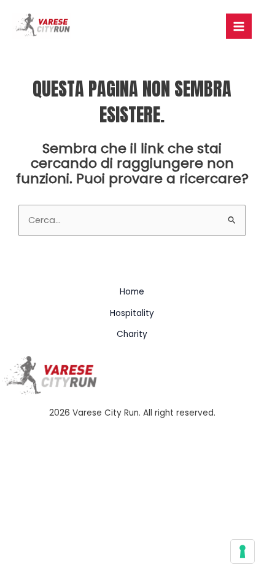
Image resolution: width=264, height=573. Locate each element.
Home (132, 292)
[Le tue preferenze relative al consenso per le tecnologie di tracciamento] (242, 551)
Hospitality (132, 313)
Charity (132, 334)
